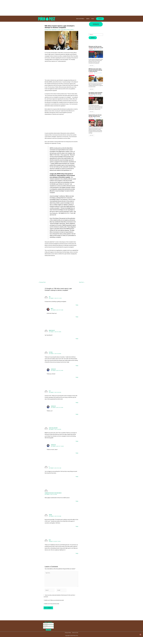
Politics (72, 29)
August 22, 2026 (97, 72)
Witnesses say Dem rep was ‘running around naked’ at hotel (96, 47)
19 (101, 72)
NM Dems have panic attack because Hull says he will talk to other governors (95, 70)
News (68, 29)
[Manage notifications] (140, 634)
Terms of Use (75, 632)
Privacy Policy (68, 632)
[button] (100, 18)
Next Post (82, 282)
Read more (91, 65)
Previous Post (42, 282)
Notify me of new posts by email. (52, 603)
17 (101, 95)
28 (101, 117)
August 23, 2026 (97, 49)
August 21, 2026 (97, 95)
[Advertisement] (33, 8)
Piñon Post (91, 49)
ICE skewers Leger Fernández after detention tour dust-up (95, 93)
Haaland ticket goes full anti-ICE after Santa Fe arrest (95, 115)
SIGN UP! (48, 629)
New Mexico (64, 29)
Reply (77, 305)
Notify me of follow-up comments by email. (54, 600)
